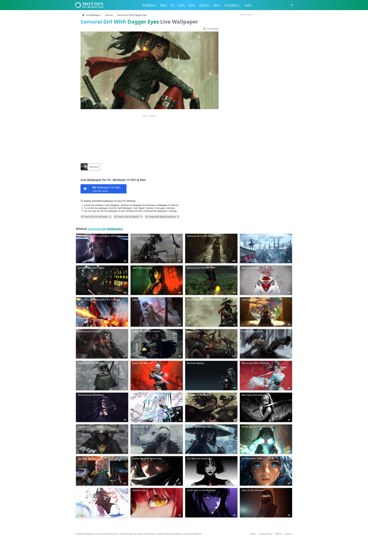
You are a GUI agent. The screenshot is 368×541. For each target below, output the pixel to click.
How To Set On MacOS (128, 216)
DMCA (278, 533)
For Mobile (212, 28)
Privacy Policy (265, 533)
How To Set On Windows (96, 216)
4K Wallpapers (149, 4)
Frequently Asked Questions (162, 216)
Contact (288, 533)
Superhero (204, 4)
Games (192, 4)
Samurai (109, 15)
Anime (181, 4)
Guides (248, 4)
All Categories (231, 4)
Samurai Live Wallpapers (105, 229)
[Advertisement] (149, 137)
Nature (216, 4)
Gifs (172, 4)
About (253, 533)
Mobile (163, 4)
